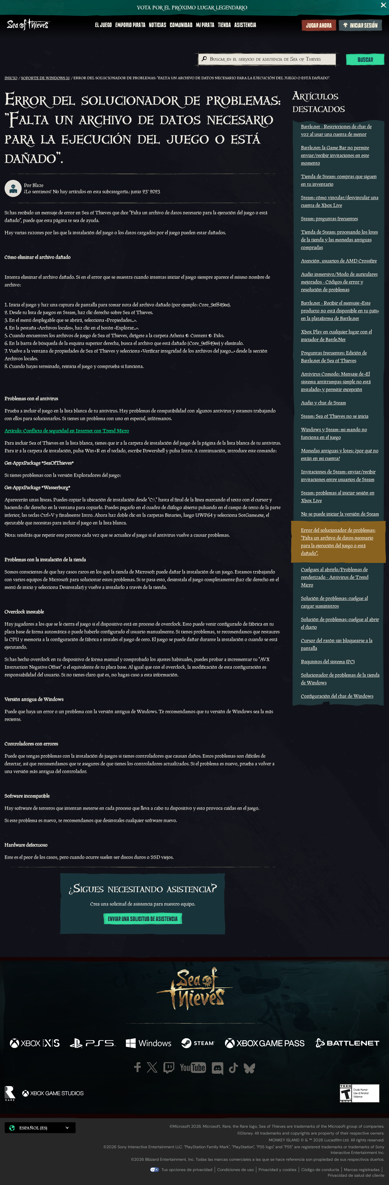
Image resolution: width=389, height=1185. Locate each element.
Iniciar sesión (364, 25)
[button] (40, 1127)
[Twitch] (169, 1068)
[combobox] (267, 59)
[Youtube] (193, 1068)
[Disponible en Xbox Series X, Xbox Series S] (34, 1044)
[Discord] (217, 1069)
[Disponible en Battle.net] (347, 1044)
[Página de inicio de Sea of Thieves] (29, 25)
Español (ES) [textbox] (33, 1128)
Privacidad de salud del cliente (356, 1175)
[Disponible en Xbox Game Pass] (264, 1044)
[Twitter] (152, 1067)
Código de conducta (320, 1169)
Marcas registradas (362, 1169)
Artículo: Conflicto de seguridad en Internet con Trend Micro (67, 431)
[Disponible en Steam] (198, 1044)
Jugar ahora (319, 25)
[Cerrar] (384, 5)
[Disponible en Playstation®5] (92, 1044)
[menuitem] (103, 25)
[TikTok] (233, 1068)
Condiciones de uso (235, 1169)
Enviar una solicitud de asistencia (143, 919)
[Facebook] (138, 1067)
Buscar (365, 60)
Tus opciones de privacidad (186, 1169)
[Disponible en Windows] (148, 1044)
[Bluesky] (249, 1068)
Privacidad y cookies (277, 1169)
